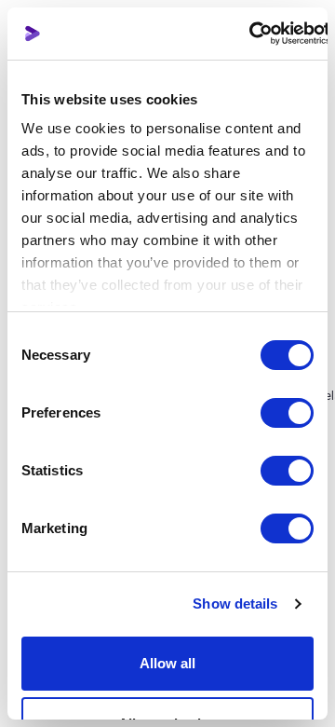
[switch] (287, 413)
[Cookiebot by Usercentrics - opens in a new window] (249, 33)
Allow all (167, 663)
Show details (235, 603)
